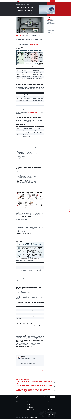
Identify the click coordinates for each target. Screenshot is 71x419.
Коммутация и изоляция (18, 402)
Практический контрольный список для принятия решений (50, 32)
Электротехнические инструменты (40, 403)
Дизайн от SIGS (17, 418)
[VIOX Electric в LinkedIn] (51, 414)
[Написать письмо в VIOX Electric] (43, 397)
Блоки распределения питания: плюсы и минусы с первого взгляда (50, 19)
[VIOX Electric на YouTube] (52, 414)
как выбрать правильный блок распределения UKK (33, 112)
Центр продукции (38, 402)
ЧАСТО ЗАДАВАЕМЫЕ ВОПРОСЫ (49, 33)
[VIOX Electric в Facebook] (48, 414)
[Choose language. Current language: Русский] (49, 1)
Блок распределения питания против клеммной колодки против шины (50, 28)
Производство (49, 402)
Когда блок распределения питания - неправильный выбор (50, 25)
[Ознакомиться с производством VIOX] (46, 397)
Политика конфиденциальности (30, 417)
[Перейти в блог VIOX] (44, 397)
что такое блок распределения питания (33, 44)
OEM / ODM (49, 403)
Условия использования (35, 417)
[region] (30, 74)
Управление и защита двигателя (18, 403)
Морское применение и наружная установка (30, 409)
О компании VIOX (49, 401)
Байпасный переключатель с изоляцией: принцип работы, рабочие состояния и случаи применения (34, 386)
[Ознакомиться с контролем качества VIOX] (47, 397)
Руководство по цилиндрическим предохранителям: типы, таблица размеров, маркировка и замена (34, 382)
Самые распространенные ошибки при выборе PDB (50, 27)
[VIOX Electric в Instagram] (49, 414)
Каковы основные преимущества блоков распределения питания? (50, 20)
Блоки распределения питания (19, 35)
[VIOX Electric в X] (54, 414)
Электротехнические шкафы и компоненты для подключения (23, 4)
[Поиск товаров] (47, 1)
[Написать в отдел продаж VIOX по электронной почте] (69, 209)
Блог (16, 4)
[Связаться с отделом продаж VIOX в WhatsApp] (69, 207)
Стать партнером (49, 408)
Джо (18, 13)
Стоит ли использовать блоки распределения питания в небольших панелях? (50, 30)
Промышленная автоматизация (29, 402)
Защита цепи (17, 401)
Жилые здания (28, 401)
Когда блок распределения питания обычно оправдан (50, 23)
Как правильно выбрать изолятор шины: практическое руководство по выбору (47, 370)
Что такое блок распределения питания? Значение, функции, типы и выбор (24, 370)
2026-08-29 (54, 390)
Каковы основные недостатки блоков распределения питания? (49, 22)
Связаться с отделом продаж (50, 409)
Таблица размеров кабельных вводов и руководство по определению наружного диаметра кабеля (32, 378)
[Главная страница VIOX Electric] (18, 1)
